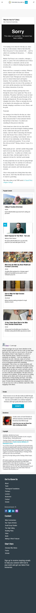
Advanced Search (9, 507)
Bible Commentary (10, 520)
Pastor (7, 550)
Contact (7, 499)
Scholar (7, 553)
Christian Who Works (11, 548)
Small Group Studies (11, 525)
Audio (6, 536)
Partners (7, 491)
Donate (4, 9)
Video (6, 533)
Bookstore (8, 497)
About (4, 6)
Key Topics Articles (11, 523)
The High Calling (10, 528)
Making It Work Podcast (12, 539)
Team (6, 486)
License (7, 494)
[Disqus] (18, 366)
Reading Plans (9, 531)
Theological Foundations (12, 489)
